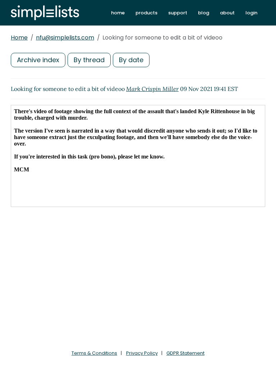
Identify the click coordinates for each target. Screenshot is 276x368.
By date (131, 59)
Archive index (38, 59)
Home (19, 37)
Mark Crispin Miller (152, 88)
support (177, 12)
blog (203, 12)
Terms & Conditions (94, 353)
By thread (89, 59)
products (146, 12)
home (118, 12)
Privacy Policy (142, 353)
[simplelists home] (45, 12)
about (227, 12)
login (251, 12)
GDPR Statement (185, 353)
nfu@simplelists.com (65, 37)
